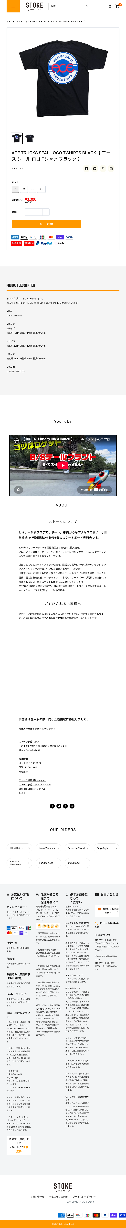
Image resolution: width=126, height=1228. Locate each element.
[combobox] (66, 6)
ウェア (17, 21)
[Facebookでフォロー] (52, 805)
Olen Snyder (74, 863)
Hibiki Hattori (16, 848)
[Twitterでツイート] (103, 168)
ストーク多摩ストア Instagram (35, 784)
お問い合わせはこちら (108, 911)
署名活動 (30, 577)
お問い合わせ (37, 1197)
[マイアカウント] (110, 6)
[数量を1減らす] (28, 212)
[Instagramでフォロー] (65, 807)
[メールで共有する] (111, 168)
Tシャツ (25, 21)
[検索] (87, 6)
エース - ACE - (37, 21)
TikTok (22, 793)
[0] (117, 6)
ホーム (9, 21)
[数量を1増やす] (45, 212)
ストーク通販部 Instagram (32, 780)
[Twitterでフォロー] (58, 805)
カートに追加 (46, 224)
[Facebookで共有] (86, 168)
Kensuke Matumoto (15, 863)
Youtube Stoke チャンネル (32, 789)
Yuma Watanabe (47, 848)
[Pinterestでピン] (94, 168)
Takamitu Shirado (77, 848)
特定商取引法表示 (58, 1197)
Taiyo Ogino (103, 848)
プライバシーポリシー (84, 1197)
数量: (14, 212)
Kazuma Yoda (46, 863)
